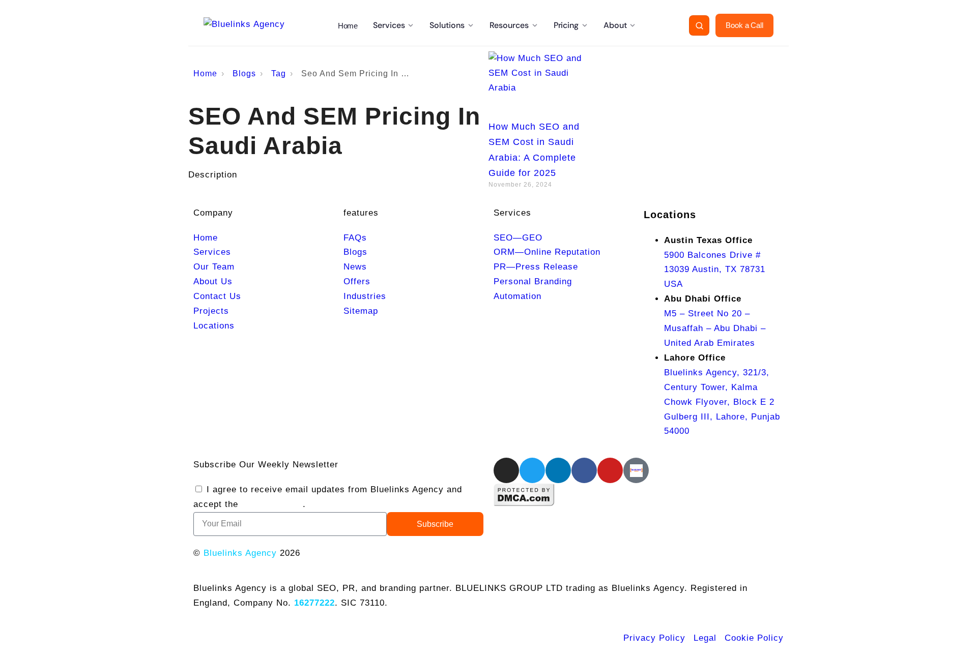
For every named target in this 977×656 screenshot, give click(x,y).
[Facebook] (584, 470)
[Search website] (699, 25)
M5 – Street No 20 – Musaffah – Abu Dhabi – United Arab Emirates (715, 328)
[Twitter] (532, 470)
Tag (278, 73)
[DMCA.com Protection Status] (524, 504)
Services (389, 25)
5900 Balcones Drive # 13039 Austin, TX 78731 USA (714, 269)
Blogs (244, 73)
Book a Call (744, 25)
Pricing (566, 25)
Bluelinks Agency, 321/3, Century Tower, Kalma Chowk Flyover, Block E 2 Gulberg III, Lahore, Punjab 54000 (722, 402)
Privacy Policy (272, 504)
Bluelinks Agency (240, 553)
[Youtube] (610, 470)
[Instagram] (506, 470)
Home (348, 25)
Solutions (446, 25)
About (615, 25)
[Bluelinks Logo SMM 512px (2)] (636, 470)
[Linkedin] (558, 470)
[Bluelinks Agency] (244, 25)
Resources (509, 25)
